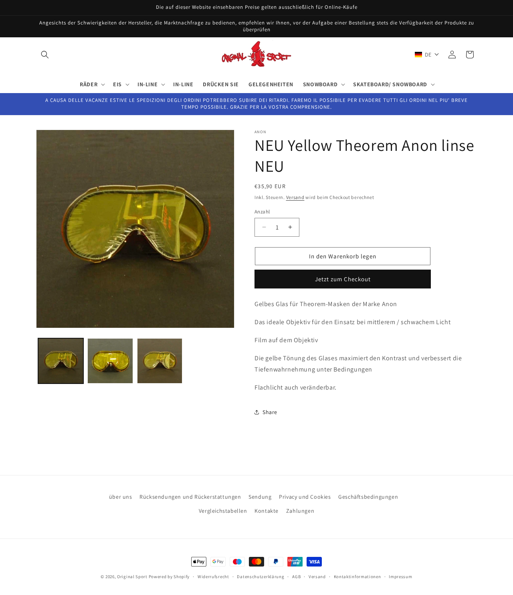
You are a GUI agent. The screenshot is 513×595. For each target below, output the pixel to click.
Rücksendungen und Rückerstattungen (190, 496)
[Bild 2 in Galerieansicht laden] (110, 361)
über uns (120, 496)
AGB (296, 576)
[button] (45, 54)
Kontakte (266, 510)
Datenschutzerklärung (260, 576)
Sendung (259, 496)
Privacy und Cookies (305, 496)
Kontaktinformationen (357, 576)
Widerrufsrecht (213, 576)
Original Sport (132, 576)
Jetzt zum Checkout (343, 278)
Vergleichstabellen (223, 510)
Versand (295, 197)
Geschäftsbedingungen (368, 496)
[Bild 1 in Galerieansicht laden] (60, 361)
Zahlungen (300, 510)
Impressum (400, 576)
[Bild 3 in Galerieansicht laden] (159, 361)
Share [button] (270, 412)
